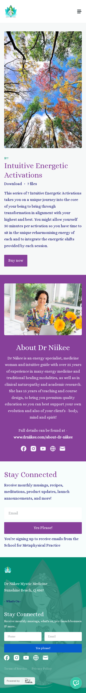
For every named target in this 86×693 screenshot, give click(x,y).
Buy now (15, 260)
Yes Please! (43, 528)
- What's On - (12, 601)
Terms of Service (15, 668)
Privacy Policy (42, 668)
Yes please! (43, 648)
